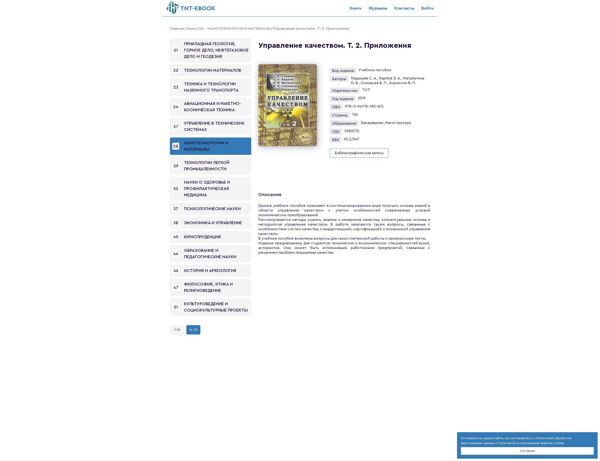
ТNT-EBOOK (197, 8)
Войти (427, 8)
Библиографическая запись (359, 153)
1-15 (177, 329)
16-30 (193, 329)
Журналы (377, 8)
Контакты (404, 8)
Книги (355, 8)
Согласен (527, 451)
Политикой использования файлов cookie (531, 443)
